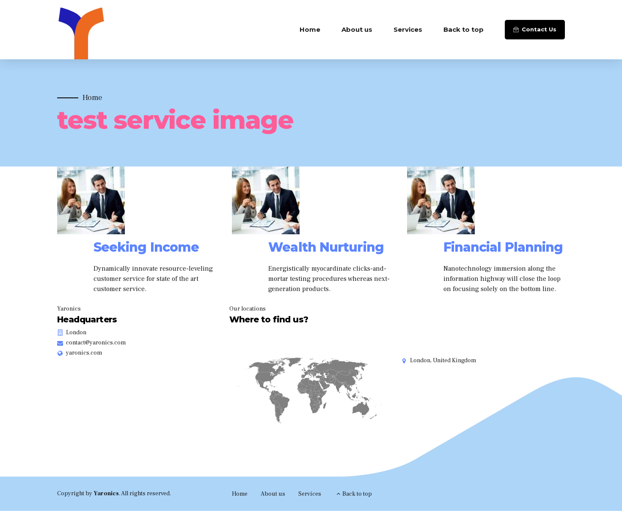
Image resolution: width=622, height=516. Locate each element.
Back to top (463, 29)
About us (356, 29)
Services (408, 29)
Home (310, 29)
